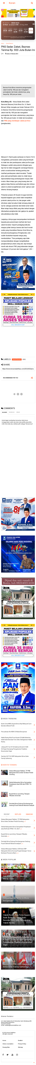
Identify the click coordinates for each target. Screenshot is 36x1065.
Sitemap (20, 1047)
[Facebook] (3, 1054)
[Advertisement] (16, 69)
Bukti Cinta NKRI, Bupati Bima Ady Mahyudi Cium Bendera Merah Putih (16, 876)
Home (2, 43)
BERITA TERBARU (10, 765)
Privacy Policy (22, 1044)
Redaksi (20, 1040)
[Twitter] (7, 1054)
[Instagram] (17, 1054)
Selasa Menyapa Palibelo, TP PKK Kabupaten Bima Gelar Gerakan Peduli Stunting (21, 772)
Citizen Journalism (7, 1044)
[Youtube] (12, 1054)
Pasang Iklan (6, 1047)
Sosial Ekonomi (9, 43)
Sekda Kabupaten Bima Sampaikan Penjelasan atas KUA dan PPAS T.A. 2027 (20, 784)
